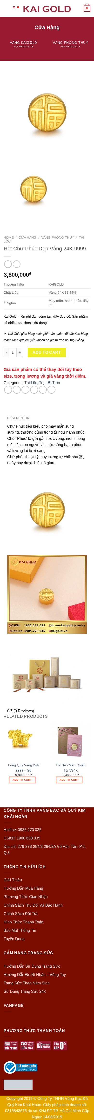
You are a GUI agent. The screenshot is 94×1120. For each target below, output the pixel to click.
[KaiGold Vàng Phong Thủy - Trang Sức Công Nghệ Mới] (47, 8)
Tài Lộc (30, 383)
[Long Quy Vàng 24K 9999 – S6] (23, 740)
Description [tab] (18, 418)
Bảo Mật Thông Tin (20, 930)
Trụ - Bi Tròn (49, 383)
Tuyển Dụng (14, 939)
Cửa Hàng (27, 237)
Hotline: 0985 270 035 (22, 830)
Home (9, 237)
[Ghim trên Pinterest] (43, 390)
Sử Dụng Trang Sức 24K (25, 991)
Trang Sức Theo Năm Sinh (27, 983)
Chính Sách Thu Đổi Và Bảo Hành (33, 905)
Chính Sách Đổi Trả (20, 914)
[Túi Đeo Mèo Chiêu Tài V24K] (70, 740)
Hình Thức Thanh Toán (23, 922)
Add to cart (47, 352)
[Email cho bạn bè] (34, 390)
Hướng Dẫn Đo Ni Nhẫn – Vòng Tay (35, 975)
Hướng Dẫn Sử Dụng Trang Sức (32, 966)
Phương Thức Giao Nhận (26, 897)
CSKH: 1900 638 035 (22, 838)
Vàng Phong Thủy (57, 237)
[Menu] (6, 8)
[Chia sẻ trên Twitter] (25, 390)
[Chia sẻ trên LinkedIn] (51, 390)
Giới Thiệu (13, 880)
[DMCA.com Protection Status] (18, 1084)
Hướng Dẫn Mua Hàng (23, 888)
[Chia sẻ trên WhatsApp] (8, 390)
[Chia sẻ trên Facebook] (17, 390)
